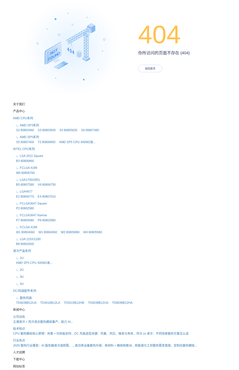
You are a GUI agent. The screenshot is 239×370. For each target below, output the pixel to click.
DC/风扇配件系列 (24, 290)
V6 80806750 (45, 184)
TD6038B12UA (24, 302)
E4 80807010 (45, 196)
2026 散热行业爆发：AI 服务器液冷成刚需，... (43, 345)
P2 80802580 (23, 208)
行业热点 (19, 340)
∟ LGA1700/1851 (26, 179)
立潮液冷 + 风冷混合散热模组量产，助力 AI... (43, 321)
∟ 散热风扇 (22, 297)
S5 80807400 (23, 142)
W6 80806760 (24, 172)
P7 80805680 (23, 220)
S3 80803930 (45, 130)
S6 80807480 (88, 130)
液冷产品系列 (22, 250)
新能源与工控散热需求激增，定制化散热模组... (166, 345)
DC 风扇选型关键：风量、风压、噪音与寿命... (105, 333)
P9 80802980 (45, 220)
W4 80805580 (91, 232)
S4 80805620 (66, 130)
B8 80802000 (23, 244)
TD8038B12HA (121, 302)
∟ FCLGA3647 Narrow (30, 215)
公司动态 (19, 316)
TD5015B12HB (72, 302)
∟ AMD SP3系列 (26, 125)
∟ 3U (18, 276)
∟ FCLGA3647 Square (30, 203)
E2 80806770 (23, 196)
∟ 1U (18, 258)
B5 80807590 (23, 184)
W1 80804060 (24, 232)
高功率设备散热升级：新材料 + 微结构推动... (104, 345)
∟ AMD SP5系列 (26, 137)
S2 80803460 (23, 130)
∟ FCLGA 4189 (25, 167)
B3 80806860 (23, 161)
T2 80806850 (45, 142)
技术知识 (19, 328)
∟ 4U (18, 283)
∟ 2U (18, 269)
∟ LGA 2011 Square (28, 155)
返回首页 (150, 68)
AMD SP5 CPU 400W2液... (75, 142)
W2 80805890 (69, 232)
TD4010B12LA (48, 302)
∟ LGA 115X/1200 (27, 239)
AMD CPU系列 (23, 118)
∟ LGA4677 (22, 191)
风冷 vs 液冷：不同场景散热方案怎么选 (162, 333)
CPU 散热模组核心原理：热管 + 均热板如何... (43, 333)
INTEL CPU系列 (24, 149)
